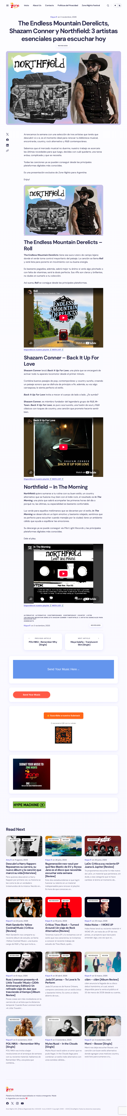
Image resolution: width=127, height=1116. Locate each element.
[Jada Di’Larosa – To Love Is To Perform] (63, 962)
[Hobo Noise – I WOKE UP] (103, 907)
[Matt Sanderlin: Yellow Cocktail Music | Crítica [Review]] (24, 907)
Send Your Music (31, 694)
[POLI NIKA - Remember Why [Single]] (43, 642)
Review (66, 840)
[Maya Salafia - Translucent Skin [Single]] (84, 642)
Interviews (14, 840)
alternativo (40, 615)
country (81, 615)
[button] (7, 5)
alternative (29, 615)
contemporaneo (55, 615)
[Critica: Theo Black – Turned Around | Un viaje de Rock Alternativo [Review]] (63, 907)
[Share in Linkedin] (7, 145)
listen (89, 615)
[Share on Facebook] (7, 140)
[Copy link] (7, 150)
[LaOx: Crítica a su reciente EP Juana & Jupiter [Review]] (103, 846)
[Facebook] (7, 1103)
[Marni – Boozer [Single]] (103, 1026)
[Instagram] (17, 1103)
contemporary (69, 615)
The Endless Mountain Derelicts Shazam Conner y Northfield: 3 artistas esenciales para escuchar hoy (63, 618)
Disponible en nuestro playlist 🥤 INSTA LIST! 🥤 (44, 350)
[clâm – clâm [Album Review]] (103, 962)
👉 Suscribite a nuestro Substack (63, 715)
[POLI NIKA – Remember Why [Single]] (24, 1026)
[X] (12, 1103)
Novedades (63, 46)
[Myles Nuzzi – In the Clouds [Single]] (63, 1026)
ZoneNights (29, 621)
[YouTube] (22, 1103)
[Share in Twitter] (7, 134)
